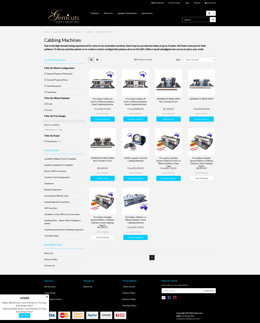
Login (187, 3)
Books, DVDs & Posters (55, 171)
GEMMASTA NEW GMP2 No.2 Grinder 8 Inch (168, 100)
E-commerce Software (184, 319)
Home (47, 32)
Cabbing (89, 32)
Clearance (49, 183)
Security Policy (129, 305)
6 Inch (49, 110)
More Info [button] (25, 315)
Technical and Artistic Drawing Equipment (64, 229)
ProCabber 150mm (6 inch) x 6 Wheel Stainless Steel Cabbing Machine (102, 101)
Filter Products (54, 60)
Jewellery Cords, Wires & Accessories (62, 214)
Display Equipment (53, 189)
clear (61, 130)
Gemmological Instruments (57, 202)
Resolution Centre (53, 299)
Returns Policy (51, 259)
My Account (50, 286)
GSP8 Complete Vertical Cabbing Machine (135, 159)
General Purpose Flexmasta (59, 73)
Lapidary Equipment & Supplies (67, 32)
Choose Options (102, 119)
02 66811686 (157, 3)
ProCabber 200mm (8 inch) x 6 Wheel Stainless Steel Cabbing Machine (135, 101)
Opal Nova (51, 92)
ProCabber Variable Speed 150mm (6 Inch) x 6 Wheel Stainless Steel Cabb (168, 162)
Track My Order (174, 3)
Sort (178, 59)
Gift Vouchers (50, 208)
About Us (108, 13)
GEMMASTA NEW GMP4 (201, 98)
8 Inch (49, 104)
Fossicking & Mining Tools (56, 195)
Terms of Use (128, 286)
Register (197, 3)
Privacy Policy (128, 293)
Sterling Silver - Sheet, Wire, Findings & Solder (62, 222)
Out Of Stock (201, 178)
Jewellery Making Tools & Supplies (60, 158)
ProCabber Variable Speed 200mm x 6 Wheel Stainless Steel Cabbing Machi (201, 162)
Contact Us (49, 265)
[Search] (213, 19)
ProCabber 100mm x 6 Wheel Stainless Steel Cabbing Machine (135, 220)
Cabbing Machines (104, 32)
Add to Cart (168, 119)
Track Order (50, 293)
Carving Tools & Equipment (57, 177)
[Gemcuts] (64, 15)
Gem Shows (147, 13)
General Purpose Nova (57, 79)
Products (95, 13)
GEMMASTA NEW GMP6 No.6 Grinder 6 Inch (102, 159)
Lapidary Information (127, 13)
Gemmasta (53, 141)
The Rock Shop (51, 235)
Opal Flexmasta (53, 86)
